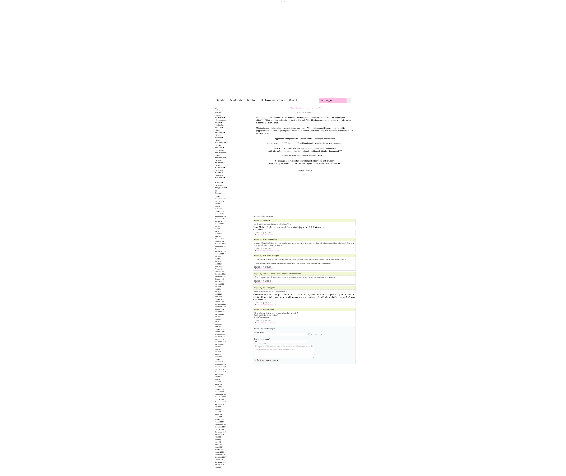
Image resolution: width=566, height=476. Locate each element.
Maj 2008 (218, 442)
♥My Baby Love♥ (220, 157)
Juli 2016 (218, 204)
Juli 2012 (218, 316)
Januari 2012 (219, 331)
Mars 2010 (218, 387)
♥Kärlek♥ (218, 140)
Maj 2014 (218, 261)
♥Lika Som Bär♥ (220, 142)
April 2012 (218, 324)
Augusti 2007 (219, 464)
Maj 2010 (218, 382)
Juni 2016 (218, 206)
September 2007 (220, 462)
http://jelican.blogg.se (265, 234)
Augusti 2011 (219, 344)
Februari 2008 (219, 449)
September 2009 (220, 402)
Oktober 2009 (219, 399)
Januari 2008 (219, 452)
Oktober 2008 (219, 429)
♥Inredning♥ (219, 137)
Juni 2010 (218, 379)
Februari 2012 (219, 329)
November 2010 (220, 367)
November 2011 (220, 336)
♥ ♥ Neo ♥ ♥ (219, 110)
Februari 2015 (219, 239)
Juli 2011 (218, 347)
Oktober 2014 (219, 249)
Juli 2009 (218, 407)
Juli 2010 (218, 377)
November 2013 (220, 276)
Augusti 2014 (219, 254)
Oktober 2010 (219, 369)
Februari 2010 (219, 389)
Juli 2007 (218, 467)
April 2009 (218, 414)
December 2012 (220, 304)
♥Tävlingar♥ (219, 182)
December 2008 (220, 424)
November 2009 (220, 397)
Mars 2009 (218, 417)
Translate (251, 100)
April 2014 (218, 264)
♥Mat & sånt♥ (219, 147)
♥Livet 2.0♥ (218, 145)
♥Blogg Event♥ (220, 117)
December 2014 (220, 244)
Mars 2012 (218, 326)
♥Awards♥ (218, 115)
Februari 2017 (219, 196)
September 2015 (220, 221)
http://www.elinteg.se (265, 269)
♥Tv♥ (216, 180)
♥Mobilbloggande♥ (221, 152)
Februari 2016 (219, 211)
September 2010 (220, 372)
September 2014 (220, 251)
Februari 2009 (219, 419)
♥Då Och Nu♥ (219, 125)
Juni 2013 (218, 289)
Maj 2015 (218, 231)
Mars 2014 (218, 266)
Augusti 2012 (219, 314)
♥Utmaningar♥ (219, 185)
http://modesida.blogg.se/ (267, 304)
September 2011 (220, 342)
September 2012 (220, 311)
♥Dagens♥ (218, 122)
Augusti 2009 (219, 404)
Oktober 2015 (219, 219)
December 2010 (220, 364)
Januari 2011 (219, 362)
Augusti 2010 (219, 374)
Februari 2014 (219, 269)
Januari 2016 (219, 214)
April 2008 (218, 444)
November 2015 (220, 216)
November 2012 (220, 306)
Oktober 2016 (219, 201)
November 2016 (220, 199)
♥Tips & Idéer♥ (220, 177)
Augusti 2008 (219, 434)
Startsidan (220, 100)
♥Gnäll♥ (217, 130)
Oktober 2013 (219, 279)
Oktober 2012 (219, 309)
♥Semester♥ (219, 170)
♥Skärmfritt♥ (219, 175)
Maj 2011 (218, 352)
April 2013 (218, 294)
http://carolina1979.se (266, 283)
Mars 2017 (218, 194)
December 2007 (220, 454)
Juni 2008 (218, 439)
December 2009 (220, 394)
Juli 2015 (218, 226)
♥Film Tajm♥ (219, 127)
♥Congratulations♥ (221, 120)
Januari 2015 (219, 241)
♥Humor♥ (218, 135)
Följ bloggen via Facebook (272, 100)
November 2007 (220, 457)
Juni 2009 (218, 409)
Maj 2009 (218, 412)
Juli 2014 (218, 256)
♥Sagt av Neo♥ (220, 167)
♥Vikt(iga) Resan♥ (221, 188)
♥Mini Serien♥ (219, 150)
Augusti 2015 (219, 224)
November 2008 (220, 427)
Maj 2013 (218, 291)
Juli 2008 (218, 437)
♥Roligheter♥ (219, 162)
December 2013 (220, 274)
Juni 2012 (218, 319)
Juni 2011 (218, 349)
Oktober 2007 (219, 459)
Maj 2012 (218, 321)
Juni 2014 (218, 259)
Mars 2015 (218, 236)
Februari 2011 (219, 359)
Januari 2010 (219, 392)
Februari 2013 (219, 299)
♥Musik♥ (217, 155)
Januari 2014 (219, 271)
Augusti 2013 (219, 284)
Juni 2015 (218, 229)
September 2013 (220, 281)
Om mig (293, 100)
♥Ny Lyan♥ (218, 160)
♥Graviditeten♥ (220, 132)
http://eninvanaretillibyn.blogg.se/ (269, 250)
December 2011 (220, 334)
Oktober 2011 (219, 339)
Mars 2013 (218, 296)
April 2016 (218, 209)
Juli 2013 (218, 286)
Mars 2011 (218, 357)
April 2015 (218, 234)
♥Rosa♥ (217, 165)
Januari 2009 (219, 422)
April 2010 (218, 384)
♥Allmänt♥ (301, 170)
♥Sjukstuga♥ (219, 172)
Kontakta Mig (235, 100)
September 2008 (220, 432)
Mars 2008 (218, 447)
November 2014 (220, 246)
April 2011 (218, 354)
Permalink (308, 170)
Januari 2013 (219, 301)
